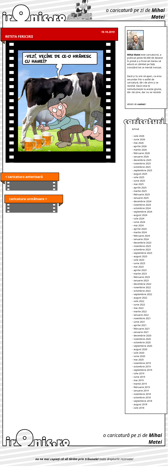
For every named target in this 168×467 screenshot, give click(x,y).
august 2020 (140, 349)
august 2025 (140, 173)
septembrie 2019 (143, 369)
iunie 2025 (139, 180)
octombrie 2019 (142, 366)
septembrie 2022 (143, 294)
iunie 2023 (139, 263)
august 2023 (140, 256)
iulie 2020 (139, 352)
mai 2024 (139, 225)
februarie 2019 (142, 387)
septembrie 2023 (143, 252)
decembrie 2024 (142, 201)
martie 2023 (140, 273)
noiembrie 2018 (142, 394)
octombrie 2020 (142, 342)
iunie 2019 (139, 376)
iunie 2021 (139, 321)
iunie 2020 (139, 356)
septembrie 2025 (143, 170)
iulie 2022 (139, 301)
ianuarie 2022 (141, 314)
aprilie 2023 (140, 270)
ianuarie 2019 (141, 390)
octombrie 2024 (142, 208)
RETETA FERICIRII (19, 36)
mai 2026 (139, 142)
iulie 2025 (139, 177)
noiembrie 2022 (142, 287)
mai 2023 (139, 266)
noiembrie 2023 (142, 246)
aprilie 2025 (140, 187)
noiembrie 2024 (142, 204)
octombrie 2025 (142, 166)
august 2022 (140, 297)
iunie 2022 (139, 304)
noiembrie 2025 (142, 163)
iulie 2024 (139, 218)
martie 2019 (140, 383)
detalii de (136, 104)
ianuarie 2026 (141, 156)
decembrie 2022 (142, 283)
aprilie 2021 (140, 325)
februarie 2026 (142, 153)
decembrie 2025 (142, 160)
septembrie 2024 (143, 211)
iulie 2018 (139, 407)
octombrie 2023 (142, 249)
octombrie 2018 (142, 397)
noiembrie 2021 (142, 318)
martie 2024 (140, 232)
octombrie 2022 (142, 290)
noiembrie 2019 (142, 363)
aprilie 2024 (140, 228)
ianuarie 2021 (141, 332)
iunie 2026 (139, 139)
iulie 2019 (139, 373)
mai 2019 (139, 380)
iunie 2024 (139, 222)
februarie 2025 (142, 194)
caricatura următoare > (28, 199)
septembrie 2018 (143, 400)
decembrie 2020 (142, 335)
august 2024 (140, 215)
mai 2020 (139, 359)
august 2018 (140, 404)
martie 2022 (140, 311)
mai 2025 (139, 184)
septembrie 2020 (143, 345)
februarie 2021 (142, 328)
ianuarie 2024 (141, 239)
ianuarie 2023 (141, 280)
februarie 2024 (142, 235)
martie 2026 (140, 149)
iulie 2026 (139, 135)
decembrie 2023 (142, 242)
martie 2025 (140, 191)
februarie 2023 (142, 277)
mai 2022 (139, 308)
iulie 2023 (139, 259)
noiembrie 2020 (142, 339)
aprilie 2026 (140, 146)
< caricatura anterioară (24, 177)
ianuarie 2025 (141, 197)
